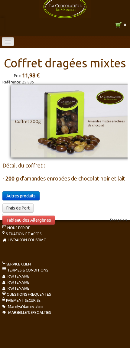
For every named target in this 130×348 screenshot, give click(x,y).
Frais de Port (18, 208)
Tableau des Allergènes (28, 220)
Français (119, 220)
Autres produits (21, 196)
